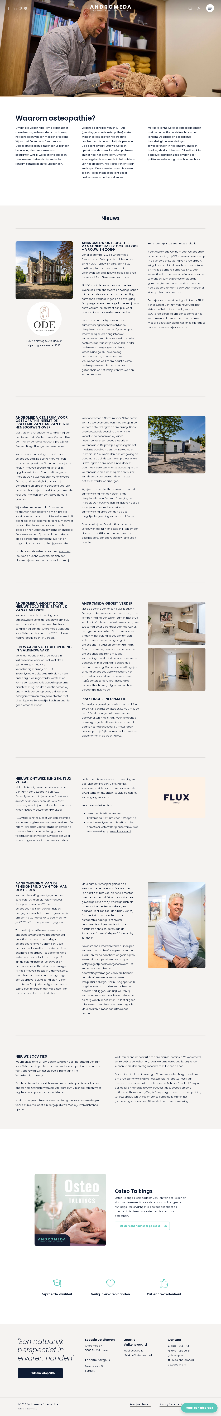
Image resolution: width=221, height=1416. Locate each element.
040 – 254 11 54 (179, 1346)
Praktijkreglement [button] (140, 1404)
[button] (210, 8)
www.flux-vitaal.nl (120, 831)
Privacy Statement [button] (171, 1404)
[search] (190, 8)
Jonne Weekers (40, 556)
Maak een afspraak (199, 1408)
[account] (199, 8)
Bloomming (32, 1409)
